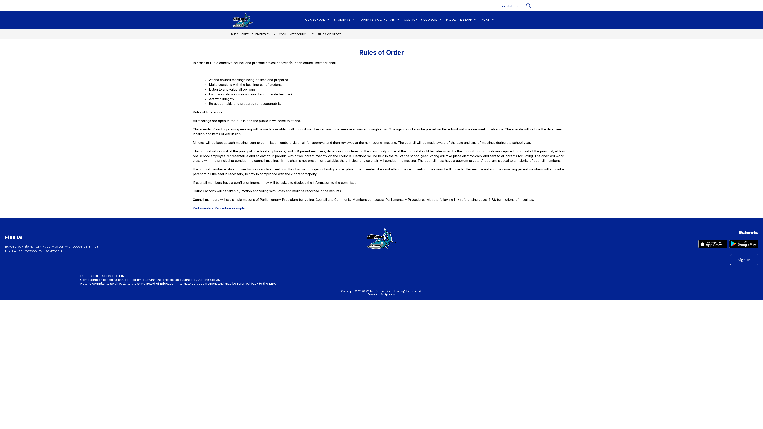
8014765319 (53, 251)
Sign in (744, 260)
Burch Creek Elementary (250, 34)
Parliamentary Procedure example (219, 208)
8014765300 (28, 251)
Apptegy (390, 294)
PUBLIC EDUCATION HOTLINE (103, 276)
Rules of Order (329, 34)
